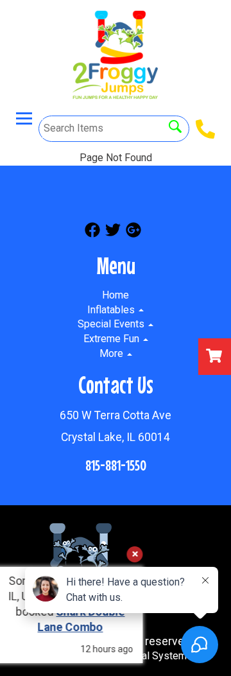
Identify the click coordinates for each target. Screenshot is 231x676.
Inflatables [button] (112, 310)
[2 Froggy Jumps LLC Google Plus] (133, 232)
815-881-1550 (115, 465)
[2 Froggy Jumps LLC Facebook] (92, 232)
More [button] (112, 353)
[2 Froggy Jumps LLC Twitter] (113, 232)
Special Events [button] (112, 324)
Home (115, 295)
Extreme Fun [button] (112, 339)
